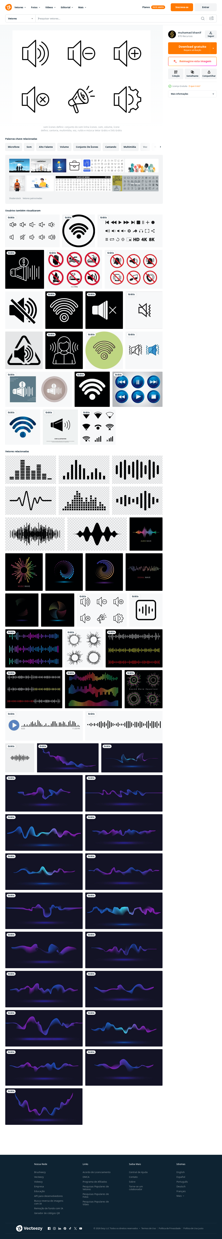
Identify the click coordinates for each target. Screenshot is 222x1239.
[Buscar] (203, 18)
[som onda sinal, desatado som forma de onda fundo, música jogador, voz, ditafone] (44, 726)
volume (64, 146)
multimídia (130, 146)
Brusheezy (40, 1172)
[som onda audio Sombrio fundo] (146, 534)
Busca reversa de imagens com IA (48, 1202)
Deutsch (181, 1186)
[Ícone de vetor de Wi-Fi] (78, 231)
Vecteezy (39, 1176)
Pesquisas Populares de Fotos (96, 1195)
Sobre (132, 1181)
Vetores (18, 7)
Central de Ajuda (138, 1172)
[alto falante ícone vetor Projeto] (144, 310)
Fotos (34, 7)
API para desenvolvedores (48, 1196)
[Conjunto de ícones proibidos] (74, 269)
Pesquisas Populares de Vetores (96, 1188)
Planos (146, 7)
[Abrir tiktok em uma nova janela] (70, 1228)
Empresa (39, 1186)
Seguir (211, 36)
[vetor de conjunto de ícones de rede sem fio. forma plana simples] (98, 427)
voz (145, 146)
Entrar (205, 7)
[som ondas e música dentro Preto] (30, 470)
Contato (133, 1176)
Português (182, 1181)
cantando (110, 146)
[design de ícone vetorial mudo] (104, 310)
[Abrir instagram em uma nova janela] (54, 1228)
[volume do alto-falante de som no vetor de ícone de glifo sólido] (60, 427)
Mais (80, 7)
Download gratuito (192, 48)
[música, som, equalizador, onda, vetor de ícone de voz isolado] (19, 757)
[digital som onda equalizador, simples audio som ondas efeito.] (33, 648)
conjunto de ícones (87, 146)
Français (181, 1191)
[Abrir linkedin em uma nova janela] (59, 1228)
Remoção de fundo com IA (48, 1208)
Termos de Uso (148, 1228)
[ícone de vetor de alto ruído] (24, 269)
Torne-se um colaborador (136, 1188)
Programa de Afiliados (95, 1181)
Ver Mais (135, 183)
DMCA (86, 1176)
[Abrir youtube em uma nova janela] (80, 1228)
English (180, 1172)
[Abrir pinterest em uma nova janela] (65, 1228)
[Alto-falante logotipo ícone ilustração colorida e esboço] (144, 350)
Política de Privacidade (170, 1228)
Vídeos (49, 7)
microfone (13, 146)
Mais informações (179, 93)
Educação (39, 1191)
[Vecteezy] (8, 7)
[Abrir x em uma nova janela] (75, 1228)
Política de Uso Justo (193, 1228)
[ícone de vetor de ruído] (64, 350)
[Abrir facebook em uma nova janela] (49, 1228)
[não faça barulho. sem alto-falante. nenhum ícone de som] (24, 310)
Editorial (65, 7)
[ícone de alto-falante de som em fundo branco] (24, 350)
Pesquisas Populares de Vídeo (96, 1203)
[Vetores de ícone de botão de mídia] (137, 389)
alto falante (46, 146)
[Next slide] (157, 147)
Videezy (38, 1181)
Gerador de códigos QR (47, 1213)
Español (180, 1176)
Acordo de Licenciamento (96, 1172)
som (29, 146)
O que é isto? (194, 86)
